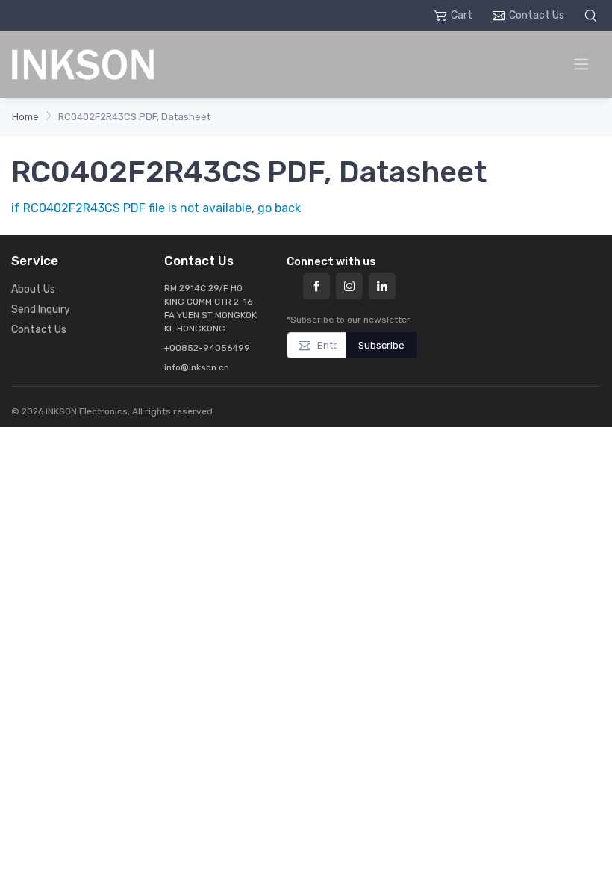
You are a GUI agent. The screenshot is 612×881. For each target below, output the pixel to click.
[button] (592, 15)
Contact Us (536, 15)
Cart (461, 15)
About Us (33, 289)
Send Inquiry (40, 309)
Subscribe (381, 345)
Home (25, 116)
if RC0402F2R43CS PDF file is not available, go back (156, 208)
